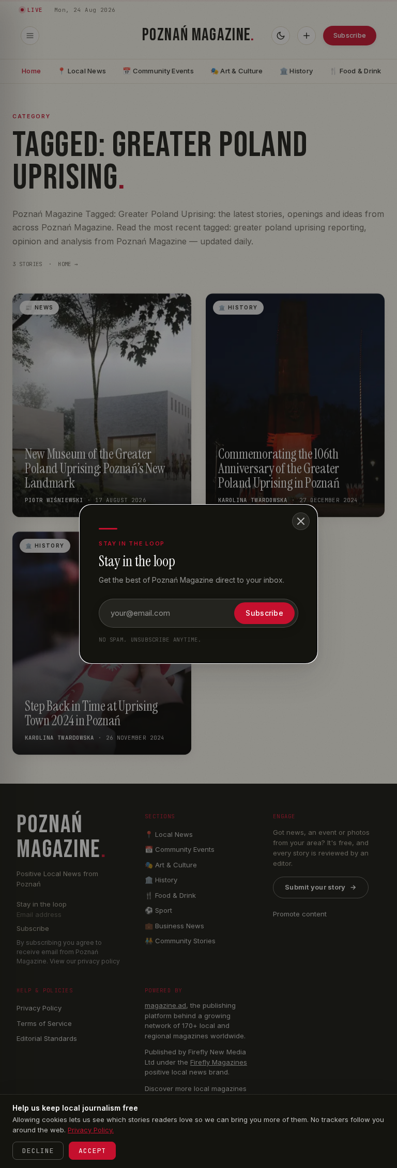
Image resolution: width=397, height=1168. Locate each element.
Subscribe (264, 613)
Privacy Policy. (91, 1130)
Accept (92, 1150)
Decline (38, 1150)
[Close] (301, 521)
